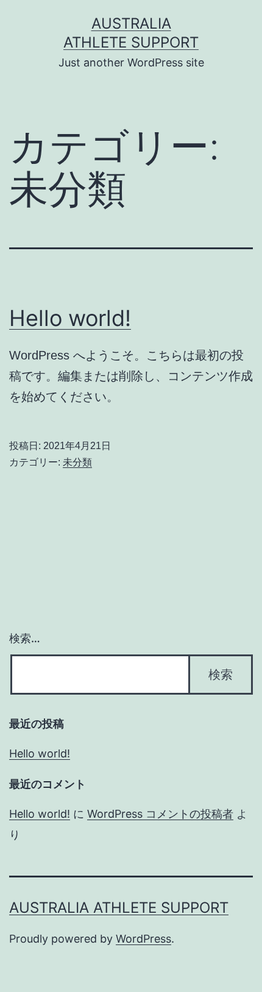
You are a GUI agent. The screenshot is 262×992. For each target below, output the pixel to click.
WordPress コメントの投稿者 (160, 813)
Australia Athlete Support (118, 907)
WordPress (143, 938)
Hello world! (70, 318)
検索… (24, 638)
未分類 (77, 462)
